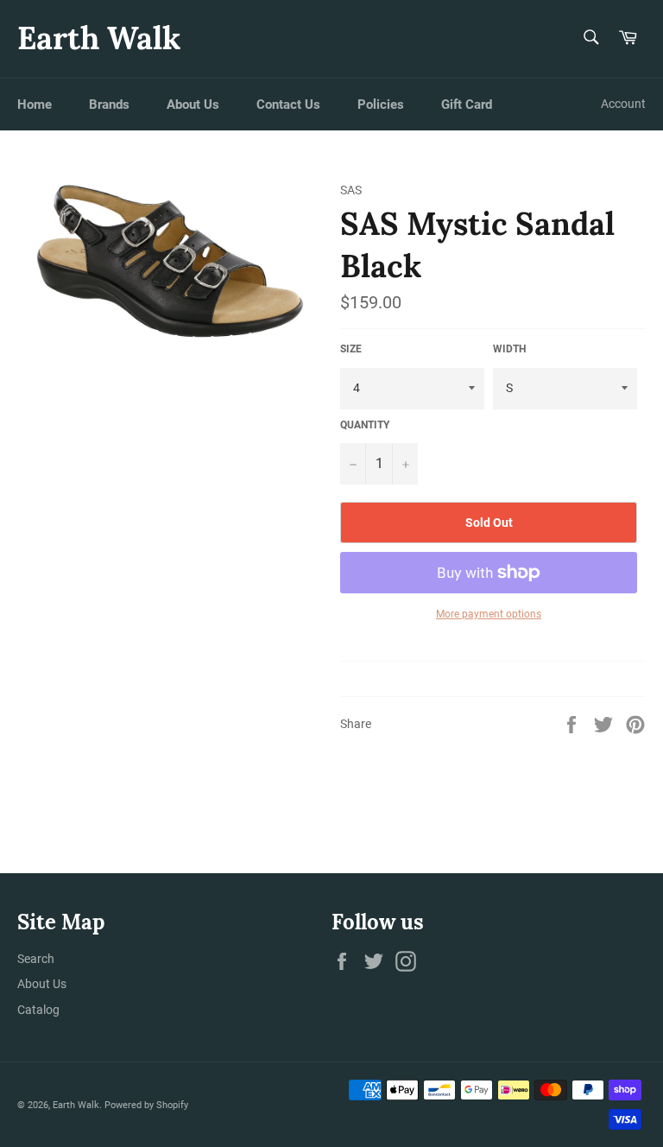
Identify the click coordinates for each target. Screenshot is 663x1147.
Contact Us (288, 104)
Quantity (364, 425)
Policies (380, 104)
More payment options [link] (488, 614)
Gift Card (466, 104)
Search (35, 959)
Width (509, 349)
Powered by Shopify (146, 1105)
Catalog (38, 1010)
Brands (109, 104)
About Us (193, 104)
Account (623, 104)
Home (34, 104)
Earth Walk (98, 38)
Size (351, 349)
